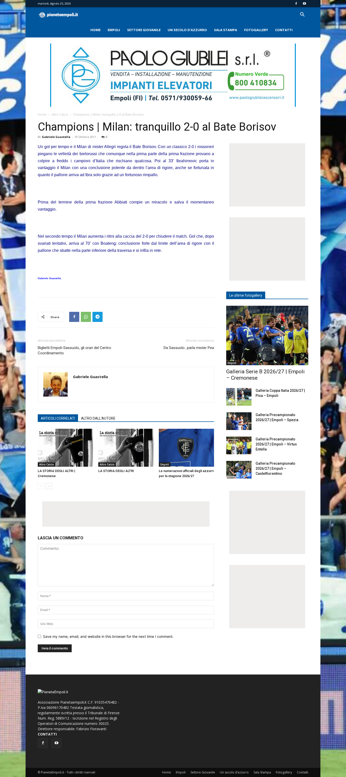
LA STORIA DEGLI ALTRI (116, 471)
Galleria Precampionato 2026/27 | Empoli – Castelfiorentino (275, 468)
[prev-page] (41, 486)
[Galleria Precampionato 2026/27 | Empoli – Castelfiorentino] (239, 470)
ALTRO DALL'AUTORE (98, 418)
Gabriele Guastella (56, 137)
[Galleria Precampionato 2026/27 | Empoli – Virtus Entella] (239, 445)
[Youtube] (304, 3)
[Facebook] (296, 3)
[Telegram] (97, 317)
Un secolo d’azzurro (187, 30)
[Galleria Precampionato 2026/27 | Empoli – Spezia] (239, 421)
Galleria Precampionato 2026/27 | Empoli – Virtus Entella (276, 444)
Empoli (114, 30)
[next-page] (49, 486)
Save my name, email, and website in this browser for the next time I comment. (108, 636)
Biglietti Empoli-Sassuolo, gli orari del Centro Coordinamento (74, 350)
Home (95, 30)
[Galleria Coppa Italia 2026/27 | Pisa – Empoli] (239, 397)
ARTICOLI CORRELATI (58, 418)
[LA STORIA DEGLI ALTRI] (125, 448)
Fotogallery (256, 30)
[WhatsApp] (86, 317)
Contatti (284, 30)
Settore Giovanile (144, 30)
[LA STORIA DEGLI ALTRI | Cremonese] (65, 448)
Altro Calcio (59, 114)
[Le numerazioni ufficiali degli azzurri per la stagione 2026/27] (186, 448)
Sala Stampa (225, 30)
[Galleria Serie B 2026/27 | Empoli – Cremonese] (267, 335)
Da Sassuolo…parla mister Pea (189, 347)
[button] (302, 15)
